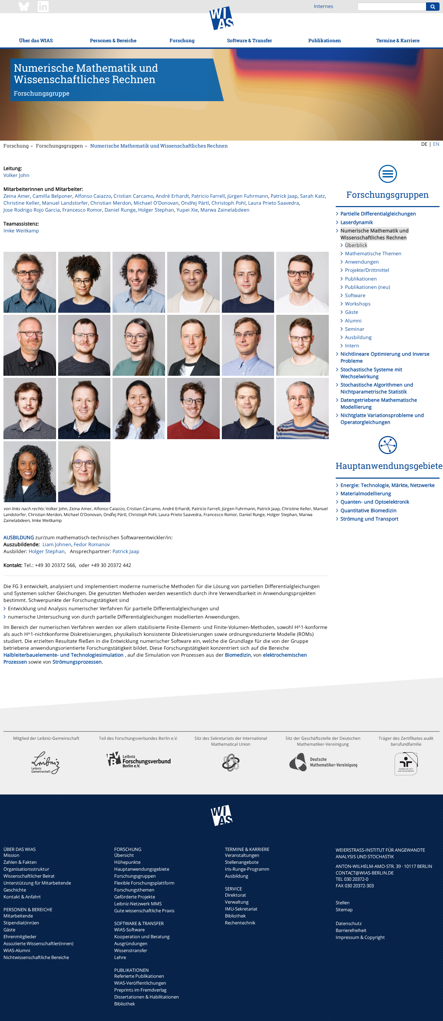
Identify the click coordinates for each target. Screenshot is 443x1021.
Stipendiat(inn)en (21, 923)
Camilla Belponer (52, 196)
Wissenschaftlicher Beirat (29, 876)
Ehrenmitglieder (19, 936)
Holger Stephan (156, 209)
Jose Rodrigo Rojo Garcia (31, 209)
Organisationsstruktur (26, 869)
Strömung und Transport (369, 518)
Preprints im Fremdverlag (140, 990)
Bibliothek (124, 1004)
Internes (323, 6)
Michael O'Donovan (156, 202)
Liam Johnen (57, 544)
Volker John (16, 175)
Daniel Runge (120, 209)
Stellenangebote (242, 862)
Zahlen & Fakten (20, 862)
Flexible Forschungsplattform (144, 883)
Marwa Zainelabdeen (225, 209)
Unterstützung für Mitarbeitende (37, 883)
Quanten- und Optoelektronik (375, 501)
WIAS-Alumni (16, 950)
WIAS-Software (129, 929)
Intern (352, 345)
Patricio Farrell (208, 196)
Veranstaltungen (242, 855)
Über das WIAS (36, 40)
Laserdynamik (357, 222)
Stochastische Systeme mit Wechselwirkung (371, 373)
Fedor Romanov (92, 544)
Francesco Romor (82, 209)
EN (436, 144)
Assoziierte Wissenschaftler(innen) (38, 943)
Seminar (354, 329)
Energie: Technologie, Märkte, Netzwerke (388, 485)
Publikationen (324, 40)
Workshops (358, 303)
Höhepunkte (127, 862)
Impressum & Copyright (360, 937)
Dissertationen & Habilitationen (146, 997)
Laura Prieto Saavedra (273, 202)
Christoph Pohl (228, 202)
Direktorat (235, 895)
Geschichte (14, 890)
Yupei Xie (187, 209)
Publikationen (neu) (367, 287)
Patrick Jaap (284, 196)
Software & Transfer (249, 40)
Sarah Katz (312, 196)
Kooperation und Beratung (142, 936)
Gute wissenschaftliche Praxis (144, 910)
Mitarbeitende (18, 916)
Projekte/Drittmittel (367, 270)
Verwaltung (236, 902)
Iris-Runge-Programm (247, 869)
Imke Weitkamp (21, 230)
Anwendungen (362, 261)
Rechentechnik (240, 923)
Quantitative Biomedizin (369, 510)
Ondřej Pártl (195, 202)
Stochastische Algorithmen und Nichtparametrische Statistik (377, 388)
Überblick (356, 245)
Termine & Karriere (397, 40)
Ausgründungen (130, 943)
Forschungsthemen (134, 890)
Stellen (343, 902)
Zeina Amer (16, 196)
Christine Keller (21, 202)
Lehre (120, 957)
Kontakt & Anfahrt (22, 897)
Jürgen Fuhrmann (247, 196)
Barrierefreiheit (351, 930)
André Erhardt (172, 196)
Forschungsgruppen (59, 145)
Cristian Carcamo (133, 196)
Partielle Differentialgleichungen (378, 213)
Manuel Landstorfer (65, 202)
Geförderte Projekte (134, 897)
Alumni (353, 320)
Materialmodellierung (366, 493)
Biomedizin (238, 654)
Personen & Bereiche (113, 40)
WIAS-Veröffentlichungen (140, 983)
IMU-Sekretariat (241, 909)
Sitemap (344, 909)
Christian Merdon (110, 202)
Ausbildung (358, 337)
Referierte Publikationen (139, 976)
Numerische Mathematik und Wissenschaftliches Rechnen (159, 145)
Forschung (182, 40)
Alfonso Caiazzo (93, 196)
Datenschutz (349, 923)
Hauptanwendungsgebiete (141, 869)
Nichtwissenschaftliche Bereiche (36, 957)
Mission (11, 855)
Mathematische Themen (373, 253)
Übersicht (124, 855)
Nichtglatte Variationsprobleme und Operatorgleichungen (382, 418)
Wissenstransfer (130, 950)
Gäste (351, 312)
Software (355, 295)
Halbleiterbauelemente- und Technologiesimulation (63, 654)
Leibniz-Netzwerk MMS (138, 903)
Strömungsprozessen (77, 661)
